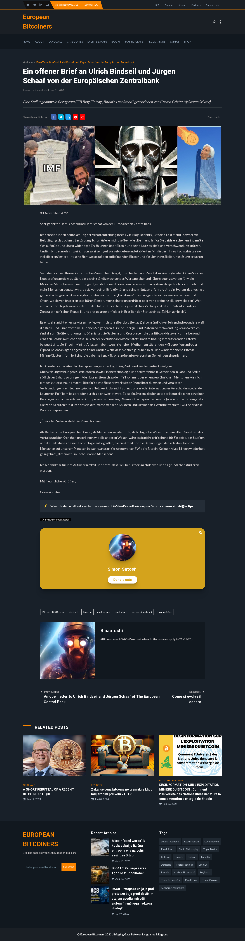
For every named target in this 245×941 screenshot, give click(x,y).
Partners (196, 5)
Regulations (156, 41)
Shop (187, 41)
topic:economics (170, 880)
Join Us (175, 41)
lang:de (87, 612)
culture (165, 856)
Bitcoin (165, 872)
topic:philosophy (188, 849)
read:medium (191, 841)
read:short (121, 612)
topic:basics (210, 849)
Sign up (182, 5)
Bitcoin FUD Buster (53, 612)
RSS (157, 5)
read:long (191, 880)
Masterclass (134, 41)
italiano (192, 856)
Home (26, 41)
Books (116, 41)
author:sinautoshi (142, 612)
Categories (75, 41)
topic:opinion (164, 612)
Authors (169, 5)
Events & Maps (97, 41)
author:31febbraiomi (173, 887)
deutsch (73, 612)
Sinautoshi (42, 90)
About (39, 41)
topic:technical (185, 864)
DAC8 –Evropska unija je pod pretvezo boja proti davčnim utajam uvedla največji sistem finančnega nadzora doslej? (133, 898)
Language (55, 41)
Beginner (205, 872)
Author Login (212, 5)
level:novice (103, 612)
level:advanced (170, 841)
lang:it (179, 856)
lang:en (203, 864)
